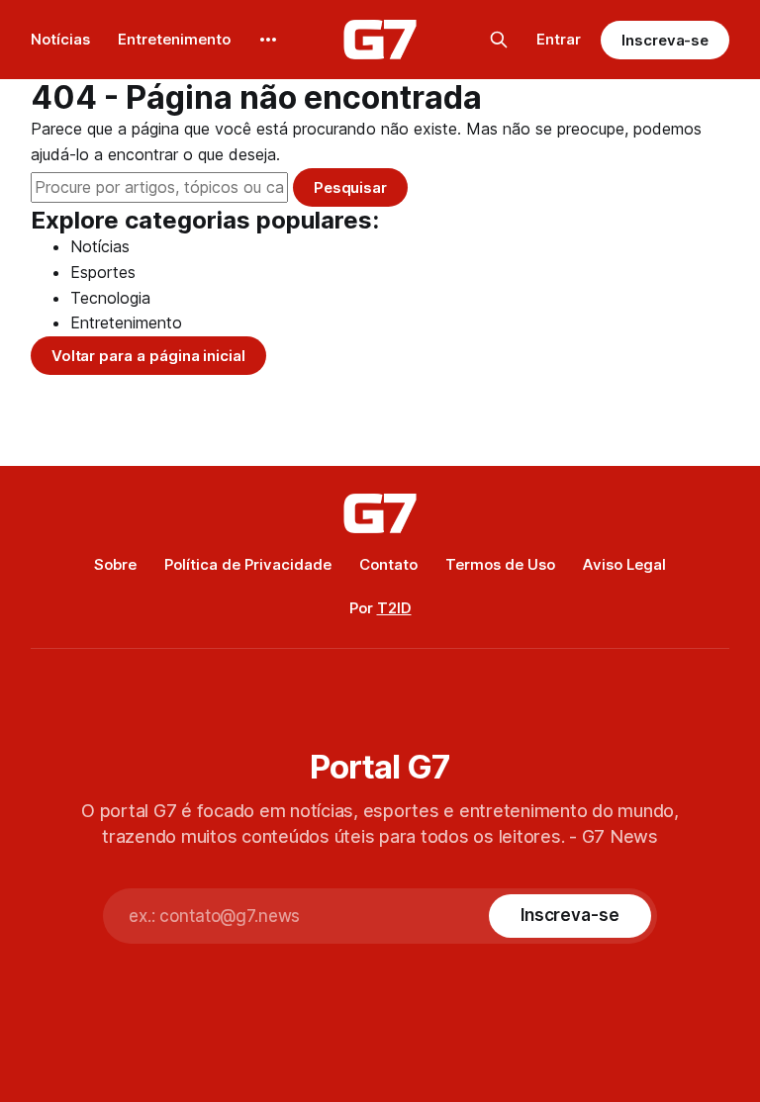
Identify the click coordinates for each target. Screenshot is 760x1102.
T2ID (394, 607)
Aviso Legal (624, 564)
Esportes (103, 272)
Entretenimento (174, 39)
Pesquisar (350, 187)
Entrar (558, 39)
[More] (268, 39)
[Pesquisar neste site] (499, 39)
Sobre (115, 564)
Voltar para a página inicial (148, 355)
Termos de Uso (500, 564)
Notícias (60, 39)
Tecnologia (110, 298)
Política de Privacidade (248, 564)
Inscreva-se (665, 40)
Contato (388, 564)
